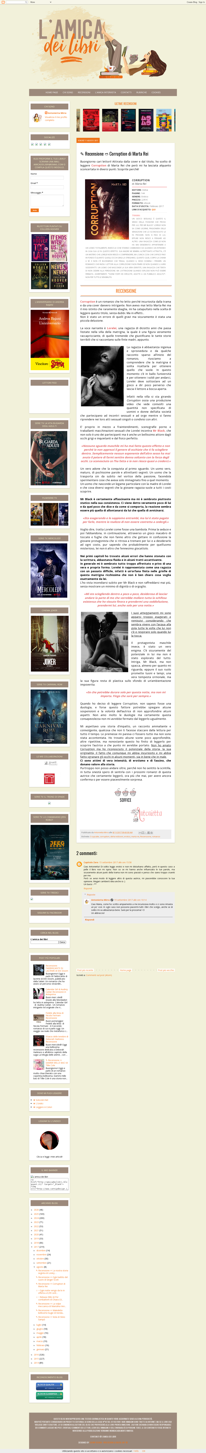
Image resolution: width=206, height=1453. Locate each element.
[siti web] (49, 1389)
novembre (41, 1254)
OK (143, 1451)
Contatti (126, 92)
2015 (36, 1358)
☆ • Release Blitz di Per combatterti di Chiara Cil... (49, 1298)
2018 (36, 1242)
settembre (41, 1262)
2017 (36, 1246)
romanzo (156, 836)
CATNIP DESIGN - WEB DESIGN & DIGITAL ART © (109, 1442)
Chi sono (68, 92)
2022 (36, 1226)
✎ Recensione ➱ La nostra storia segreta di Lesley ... (52, 1271)
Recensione (145, 836)
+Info (136, 1451)
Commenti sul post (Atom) (99, 975)
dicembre (41, 1250)
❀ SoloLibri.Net (40, 1100)
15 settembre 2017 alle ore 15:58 (115, 862)
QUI (153, 209)
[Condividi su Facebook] (148, 832)
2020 (36, 1234)
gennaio (40, 1349)
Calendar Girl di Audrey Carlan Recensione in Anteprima (57, 992)
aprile (39, 1337)
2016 (36, 1354)
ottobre (40, 1258)
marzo (39, 1341)
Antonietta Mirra (100, 899)
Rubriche (141, 92)
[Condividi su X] (145, 832)
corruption (104, 836)
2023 (36, 1222)
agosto (40, 1266)
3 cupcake (94, 836)
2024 (36, 1218)
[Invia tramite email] (140, 832)
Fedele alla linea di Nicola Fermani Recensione (54, 1016)
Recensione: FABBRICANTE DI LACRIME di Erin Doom (57, 968)
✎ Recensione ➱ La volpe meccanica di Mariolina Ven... (51, 1305)
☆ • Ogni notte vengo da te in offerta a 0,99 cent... (50, 1291)
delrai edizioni (116, 836)
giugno (40, 1328)
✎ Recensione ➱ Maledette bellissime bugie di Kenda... (50, 1311)
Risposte (91, 894)
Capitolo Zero (91, 862)
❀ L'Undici (38, 1103)
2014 (36, 1362)
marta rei (135, 836)
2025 (36, 1214)
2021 (36, 1230)
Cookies (156, 92)
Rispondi (88, 888)
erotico (127, 836)
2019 (36, 1238)
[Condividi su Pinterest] (151, 832)
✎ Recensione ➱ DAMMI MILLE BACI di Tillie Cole (57, 1063)
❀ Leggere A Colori (42, 1107)
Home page (52, 92)
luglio (39, 1324)
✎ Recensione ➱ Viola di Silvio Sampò (50, 1318)
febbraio (40, 1345)
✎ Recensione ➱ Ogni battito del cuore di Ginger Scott (52, 1278)
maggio (40, 1332)
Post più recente (85, 970)
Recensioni (84, 92)
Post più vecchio (166, 970)
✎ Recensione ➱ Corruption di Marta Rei (50, 1285)
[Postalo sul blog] (142, 832)
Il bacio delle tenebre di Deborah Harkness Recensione (57, 1039)
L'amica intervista (105, 92)
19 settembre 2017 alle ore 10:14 (130, 899)
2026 (36, 1209)
